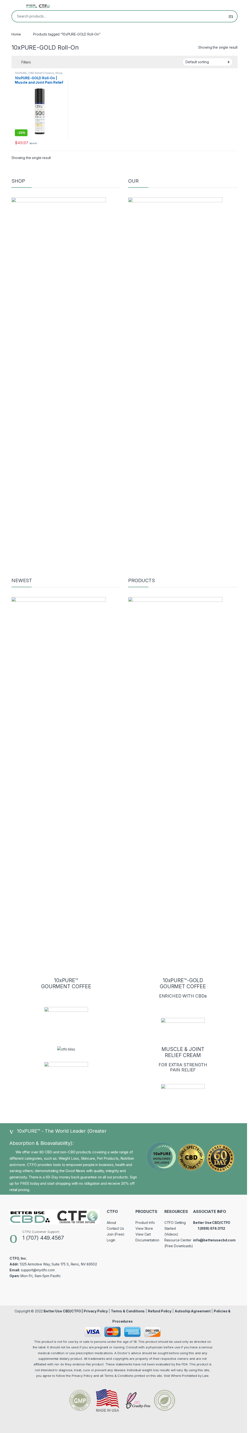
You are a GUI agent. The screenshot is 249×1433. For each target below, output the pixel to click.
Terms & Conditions (128, 1311)
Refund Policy (159, 1311)
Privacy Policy (96, 1311)
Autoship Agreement (193, 1311)
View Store (144, 1228)
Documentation (147, 1240)
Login (111, 1240)
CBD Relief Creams (41, 73)
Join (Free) (115, 1234)
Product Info (145, 1222)
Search (231, 16)
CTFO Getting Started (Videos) (175, 1228)
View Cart (143, 1234)
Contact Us (115, 1228)
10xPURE (21, 73)
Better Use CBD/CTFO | (64, 1311)
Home (16, 34)
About (111, 1222)
